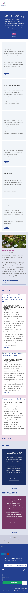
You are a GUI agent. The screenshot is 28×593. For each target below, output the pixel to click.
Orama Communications (22, 590)
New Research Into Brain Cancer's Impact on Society (14, 16)
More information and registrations (10, 282)
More (14, 33)
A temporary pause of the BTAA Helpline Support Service (13, 360)
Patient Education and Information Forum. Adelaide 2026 (14, 453)
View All (14, 488)
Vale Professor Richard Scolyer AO (13, 402)
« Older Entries (6, 438)
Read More (14, 479)
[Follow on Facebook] (5, 554)
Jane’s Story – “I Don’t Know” (14, 500)
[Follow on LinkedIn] (2, 554)
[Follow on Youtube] (8, 554)
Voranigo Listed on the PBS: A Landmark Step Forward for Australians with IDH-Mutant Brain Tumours (13, 306)
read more (6, 347)
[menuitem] (8, 565)
